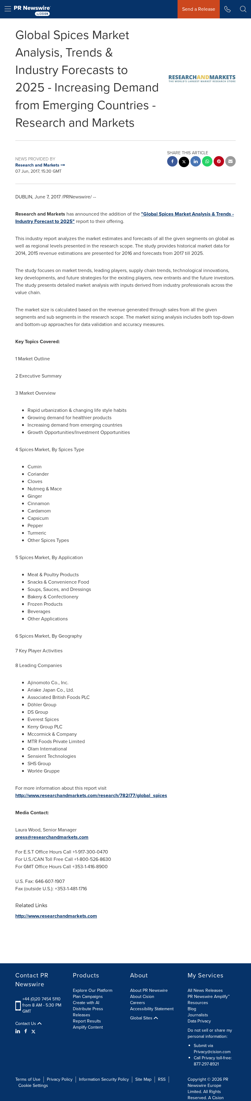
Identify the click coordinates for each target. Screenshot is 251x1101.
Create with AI (86, 1002)
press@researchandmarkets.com (51, 837)
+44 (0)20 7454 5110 (41, 999)
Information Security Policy (104, 1079)
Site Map (143, 1079)
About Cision (142, 996)
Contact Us (26, 1024)
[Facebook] (25, 1031)
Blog (192, 1009)
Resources (198, 1002)
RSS (162, 1079)
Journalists (198, 1015)
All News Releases (205, 990)
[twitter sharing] (184, 163)
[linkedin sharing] (195, 162)
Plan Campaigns (88, 996)
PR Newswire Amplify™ (209, 996)
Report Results (87, 1021)
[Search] (243, 9)
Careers (137, 1002)
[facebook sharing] (172, 162)
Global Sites (142, 1018)
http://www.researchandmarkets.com (56, 915)
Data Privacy (199, 1021)
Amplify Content (88, 1027)
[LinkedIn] (18, 1031)
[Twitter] (33, 1031)
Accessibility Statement (152, 1009)
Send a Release (198, 9)
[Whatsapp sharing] (207, 162)
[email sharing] (230, 162)
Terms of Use (27, 1079)
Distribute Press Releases (88, 1012)
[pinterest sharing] (219, 162)
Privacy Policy (60, 1079)
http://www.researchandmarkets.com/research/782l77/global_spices (91, 795)
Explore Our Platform (92, 990)
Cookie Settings (33, 1085)
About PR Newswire (149, 990)
